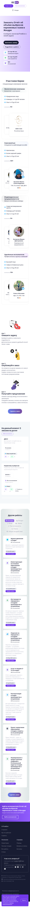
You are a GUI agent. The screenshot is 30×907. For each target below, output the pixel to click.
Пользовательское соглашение (10, 894)
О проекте (4, 830)
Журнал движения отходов (17, 539)
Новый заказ (5, 843)
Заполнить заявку (11, 43)
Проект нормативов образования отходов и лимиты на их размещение (17, 730)
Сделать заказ (15, 411)
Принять (24, 900)
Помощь (19, 843)
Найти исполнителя (10, 817)
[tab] (10, 520)
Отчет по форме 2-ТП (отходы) (17, 669)
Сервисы (4, 836)
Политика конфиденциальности (10, 891)
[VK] (16, 867)
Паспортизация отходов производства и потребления (16, 696)
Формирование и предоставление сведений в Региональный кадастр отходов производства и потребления (16, 763)
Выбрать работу (10, 554)
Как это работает (6, 833)
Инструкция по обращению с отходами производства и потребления (16, 602)
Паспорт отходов (6, 846)
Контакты (19, 849)
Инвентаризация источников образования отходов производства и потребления (16, 566)
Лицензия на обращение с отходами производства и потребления (16, 636)
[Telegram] (18, 867)
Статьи (4, 852)
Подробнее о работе (12, 47)
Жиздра (16, 10)
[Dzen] (21, 867)
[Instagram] (23, 867)
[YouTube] (5, 869)
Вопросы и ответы (22, 846)
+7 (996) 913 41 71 (20, 865)
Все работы (5, 849)
